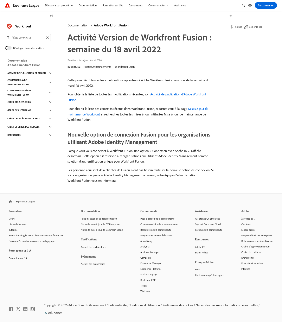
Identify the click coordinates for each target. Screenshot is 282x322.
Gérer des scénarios (19, 110)
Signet (238, 26)
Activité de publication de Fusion (26, 73)
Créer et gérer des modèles (23, 126)
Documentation (78, 25)
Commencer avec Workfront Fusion (18, 82)
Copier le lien (255, 26)
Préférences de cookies (177, 305)
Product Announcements (97, 67)
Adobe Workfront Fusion (111, 25)
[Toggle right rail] (230, 16)
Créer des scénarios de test (23, 118)
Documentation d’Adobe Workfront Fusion (23, 63)
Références (14, 135)
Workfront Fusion (125, 67)
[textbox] (28, 37)
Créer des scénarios (19, 102)
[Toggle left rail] (51, 16)
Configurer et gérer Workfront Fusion (19, 92)
